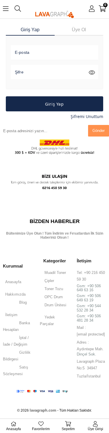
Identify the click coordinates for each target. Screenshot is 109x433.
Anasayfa (13, 282)
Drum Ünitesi (55, 305)
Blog (23, 302)
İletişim (11, 315)
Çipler (49, 281)
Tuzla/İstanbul (89, 376)
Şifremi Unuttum (87, 116)
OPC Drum (53, 297)
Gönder (98, 130)
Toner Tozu (53, 289)
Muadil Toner (55, 272)
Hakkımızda (15, 294)
